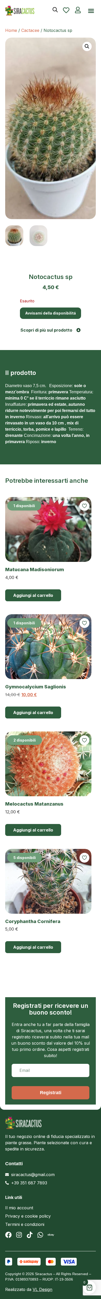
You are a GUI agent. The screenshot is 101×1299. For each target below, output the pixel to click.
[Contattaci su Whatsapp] (40, 1235)
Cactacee (30, 30)
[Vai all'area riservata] (78, 10)
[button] (91, 11)
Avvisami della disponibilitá (50, 313)
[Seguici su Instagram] (19, 1235)
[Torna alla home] (23, 10)
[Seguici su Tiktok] (29, 1235)
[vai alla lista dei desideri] (66, 10)
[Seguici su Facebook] (8, 1235)
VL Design (42, 1289)
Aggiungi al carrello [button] (33, 595)
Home (11, 30)
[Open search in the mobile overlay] (55, 9)
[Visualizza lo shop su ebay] (51, 1235)
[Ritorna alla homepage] (47, 1122)
